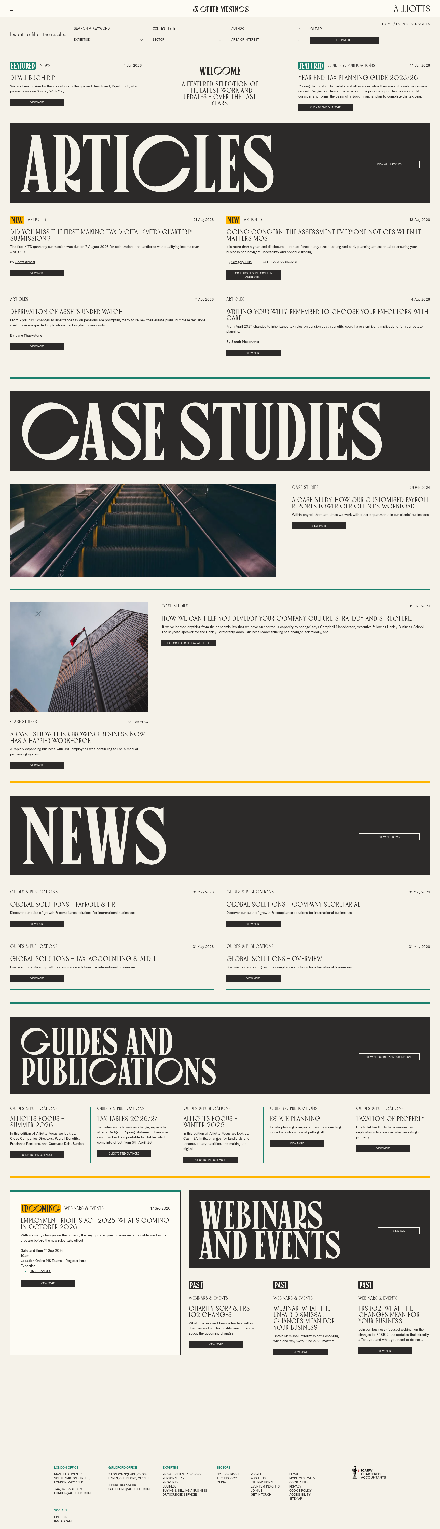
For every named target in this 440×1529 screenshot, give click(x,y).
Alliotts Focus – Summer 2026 (37, 1122)
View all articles (389, 164)
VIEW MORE (37, 102)
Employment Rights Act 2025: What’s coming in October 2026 (95, 1224)
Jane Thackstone (28, 335)
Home (387, 24)
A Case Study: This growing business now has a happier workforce (77, 737)
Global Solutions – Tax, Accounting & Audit (83, 959)
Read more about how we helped (188, 643)
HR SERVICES (40, 1271)
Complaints (298, 1482)
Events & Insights (265, 1486)
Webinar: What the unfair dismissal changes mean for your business (304, 1318)
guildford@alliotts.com (129, 1489)
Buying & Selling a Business (185, 1490)
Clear (316, 29)
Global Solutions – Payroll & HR (62, 904)
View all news (389, 837)
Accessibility (300, 1494)
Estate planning (295, 1119)
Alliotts (412, 8)
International (262, 1482)
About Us (258, 1478)
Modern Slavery (302, 1478)
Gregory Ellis (241, 262)
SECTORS (223, 1467)
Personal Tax (174, 1478)
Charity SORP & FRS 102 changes (219, 1311)
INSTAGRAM (63, 1521)
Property (170, 1482)
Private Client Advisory (182, 1474)
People (256, 1474)
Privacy (295, 1486)
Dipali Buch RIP (32, 78)
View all (399, 1231)
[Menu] (11, 7)
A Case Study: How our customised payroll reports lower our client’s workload (360, 503)
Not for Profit (229, 1474)
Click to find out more (325, 107)
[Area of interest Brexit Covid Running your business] (265, 40)
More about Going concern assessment (253, 275)
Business (169, 1486)
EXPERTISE (170, 1467)
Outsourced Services (180, 1494)
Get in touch (261, 1494)
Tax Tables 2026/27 (127, 1119)
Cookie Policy (300, 1490)
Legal (294, 1474)
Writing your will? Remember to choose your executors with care (327, 315)
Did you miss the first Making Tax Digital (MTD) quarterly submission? (101, 235)
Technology (227, 1478)
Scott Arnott (25, 262)
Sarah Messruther (245, 342)
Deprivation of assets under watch (66, 312)
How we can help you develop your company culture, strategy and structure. (286, 618)
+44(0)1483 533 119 (122, 1485)
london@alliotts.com (72, 1493)
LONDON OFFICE (66, 1467)
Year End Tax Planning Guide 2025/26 (358, 78)
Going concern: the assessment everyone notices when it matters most (323, 235)
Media (221, 1482)
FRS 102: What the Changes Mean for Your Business (389, 1315)
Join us (256, 1490)
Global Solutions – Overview (274, 959)
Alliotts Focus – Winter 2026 (210, 1122)
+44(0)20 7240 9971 (68, 1489)
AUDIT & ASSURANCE (280, 262)
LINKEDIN (60, 1517)
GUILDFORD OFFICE (122, 1467)
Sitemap (295, 1498)
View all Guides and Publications (389, 1057)
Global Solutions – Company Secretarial (293, 904)
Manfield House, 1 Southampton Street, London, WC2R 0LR (72, 1478)
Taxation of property (390, 1119)
